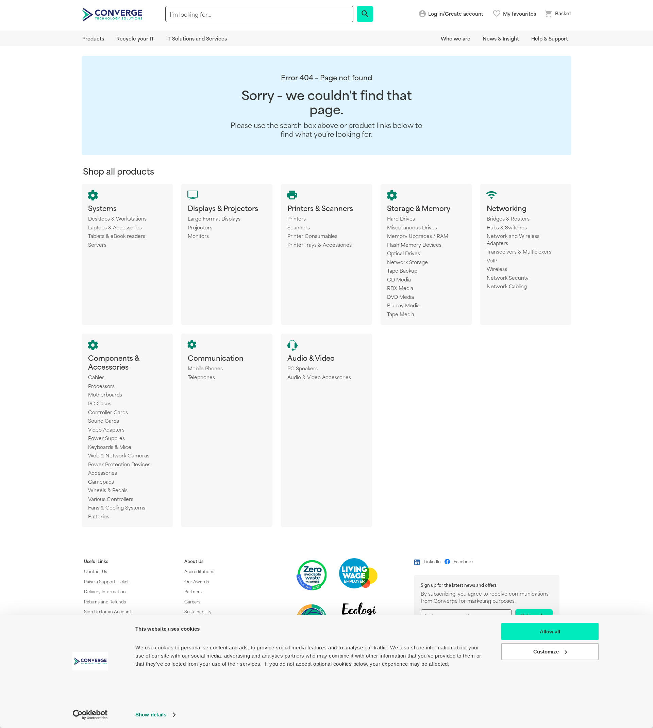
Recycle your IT (135, 38)
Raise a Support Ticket (106, 581)
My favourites (519, 13)
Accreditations (199, 571)
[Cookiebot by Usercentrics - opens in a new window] (90, 715)
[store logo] (113, 14)
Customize (546, 651)
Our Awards (196, 581)
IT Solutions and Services (196, 38)
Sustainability (198, 611)
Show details (150, 714)
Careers (192, 601)
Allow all (550, 631)
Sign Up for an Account (107, 611)
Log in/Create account (455, 13)
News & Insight (501, 38)
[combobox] (259, 14)
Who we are (455, 38)
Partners (193, 591)
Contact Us (95, 571)
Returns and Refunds (105, 601)
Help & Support (549, 38)
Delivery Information (105, 591)
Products (93, 38)
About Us (193, 561)
